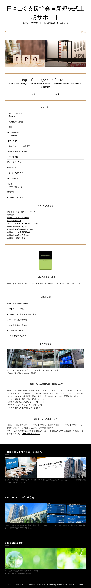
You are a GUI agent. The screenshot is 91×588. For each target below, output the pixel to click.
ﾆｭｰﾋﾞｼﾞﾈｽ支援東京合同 (17, 336)
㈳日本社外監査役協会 (16, 238)
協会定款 (12, 116)
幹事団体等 (11, 167)
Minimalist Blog (62, 584)
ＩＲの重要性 (12, 157)
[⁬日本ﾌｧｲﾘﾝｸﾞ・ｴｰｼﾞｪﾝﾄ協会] (45, 522)
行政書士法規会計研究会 (17, 325)
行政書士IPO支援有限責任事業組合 (21, 229)
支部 (10, 127)
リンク (10, 184)
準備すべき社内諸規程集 (17, 151)
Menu (83, 32)
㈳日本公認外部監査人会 (17, 226)
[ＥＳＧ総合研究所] (45, 568)
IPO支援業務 (12, 132)
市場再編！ (13, 135)
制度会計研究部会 (16, 121)
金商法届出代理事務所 (16, 330)
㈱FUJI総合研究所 (14, 220)
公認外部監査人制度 (15, 197)
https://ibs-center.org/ (31, 433)
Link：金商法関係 (15, 186)
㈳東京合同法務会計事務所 (18, 217)
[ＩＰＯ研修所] (45, 367)
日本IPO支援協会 (14, 113)
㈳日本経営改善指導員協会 (18, 235)
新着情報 (10, 192)
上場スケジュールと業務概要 (18, 146)
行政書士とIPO (13, 140)
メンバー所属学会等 (15, 173)
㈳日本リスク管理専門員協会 (18, 232)
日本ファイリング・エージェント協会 (22, 223)
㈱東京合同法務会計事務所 (18, 303)
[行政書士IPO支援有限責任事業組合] (45, 477)
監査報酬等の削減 (14, 162)
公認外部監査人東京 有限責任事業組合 (22, 314)
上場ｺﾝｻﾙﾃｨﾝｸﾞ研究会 (16, 309)
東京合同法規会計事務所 (17, 319)
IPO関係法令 (12, 178)
